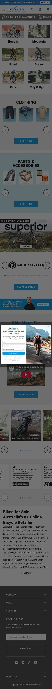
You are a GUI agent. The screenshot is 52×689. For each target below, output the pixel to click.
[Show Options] (23, 349)
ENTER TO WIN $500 (13, 353)
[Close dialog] (49, 327)
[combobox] (13, 349)
